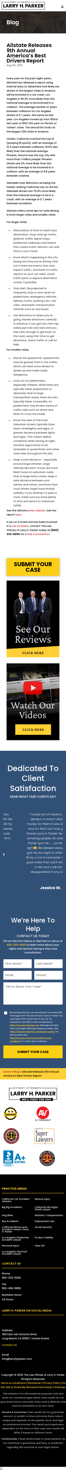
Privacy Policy (52, 1383)
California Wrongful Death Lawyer (46, 1208)
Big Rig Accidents (12, 1207)
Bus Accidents (10, 1221)
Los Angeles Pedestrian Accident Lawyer (15, 1238)
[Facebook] (17, 1321)
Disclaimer (34, 1383)
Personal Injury (10, 1246)
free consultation (38, 534)
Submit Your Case (33, 567)
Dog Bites (7, 1215)
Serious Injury (42, 1199)
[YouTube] (29, 1321)
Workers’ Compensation (49, 1215)
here (18, 514)
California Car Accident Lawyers (15, 1200)
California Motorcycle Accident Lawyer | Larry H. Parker (15, 1229)
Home (7, 1072)
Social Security (43, 1227)
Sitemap (60, 1387)
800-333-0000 (16, 945)
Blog (16, 1072)
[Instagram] (36, 1321)
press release (36, 510)
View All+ (40, 1246)
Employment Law (44, 1221)
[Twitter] (23, 1321)
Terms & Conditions (13, 1383)
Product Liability (44, 1237)
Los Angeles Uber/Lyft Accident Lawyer (14, 1252)
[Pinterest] (48, 1321)
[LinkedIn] (42, 1321)
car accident (20, 526)
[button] (62, 5)
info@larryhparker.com (17, 1359)
